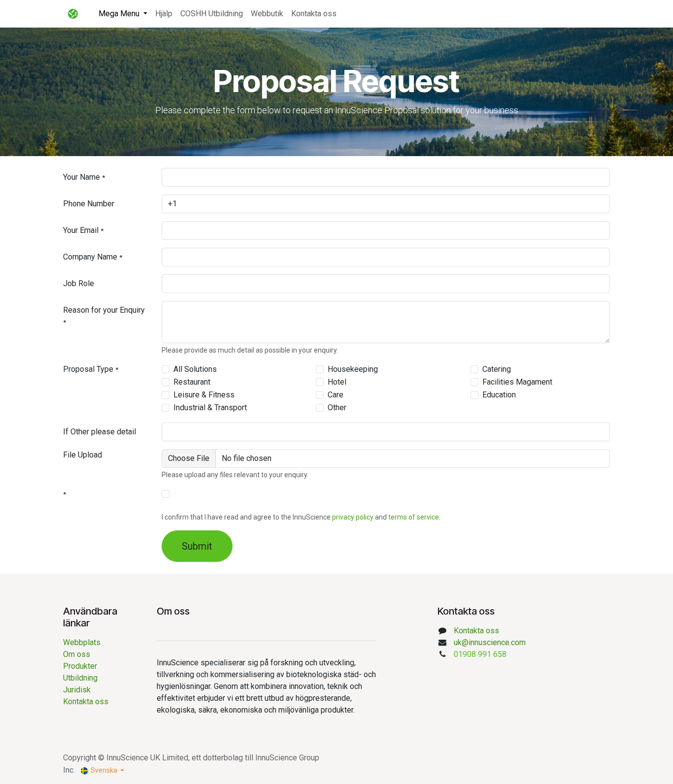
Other (337, 407)
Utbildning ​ (81, 678)
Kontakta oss (85, 701)
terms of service (413, 517)
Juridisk (77, 689)
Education (499, 394)
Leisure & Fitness (204, 394)
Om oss (78, 654)
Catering (496, 369)
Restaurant (191, 382)
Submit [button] (197, 546)
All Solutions (195, 369)
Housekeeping (353, 369)
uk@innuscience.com (490, 642)
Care (335, 394)
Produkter (80, 666)
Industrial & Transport (210, 407)
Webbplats (82, 642)
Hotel (337, 382)
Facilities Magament (517, 382)
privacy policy (352, 517)
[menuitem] (123, 14)
